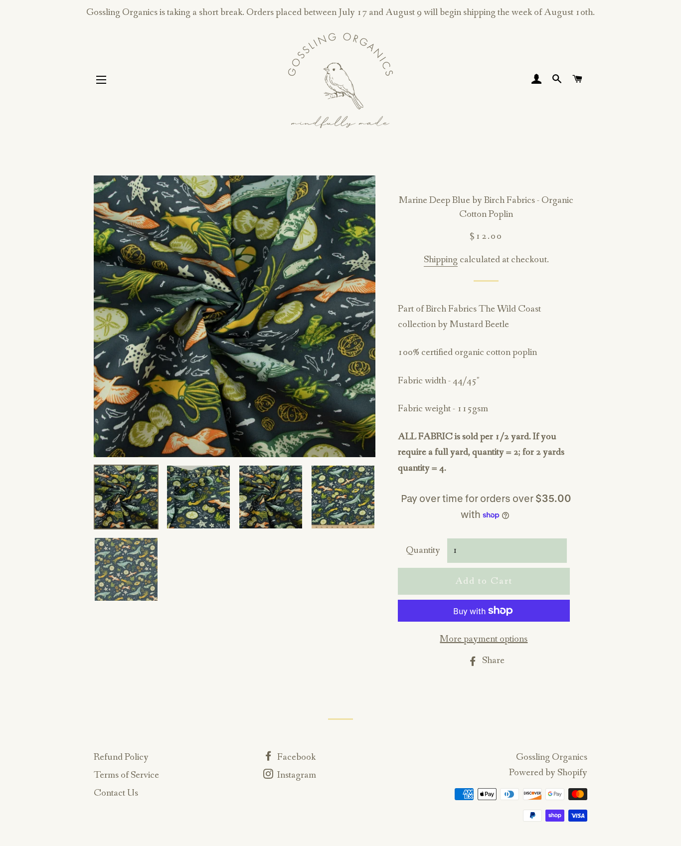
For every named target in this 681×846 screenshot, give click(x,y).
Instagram (295, 775)
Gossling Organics (551, 757)
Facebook (295, 757)
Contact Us (116, 793)
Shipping (441, 259)
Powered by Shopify (548, 772)
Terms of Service (126, 775)
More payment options (483, 639)
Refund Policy (121, 757)
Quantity (423, 550)
